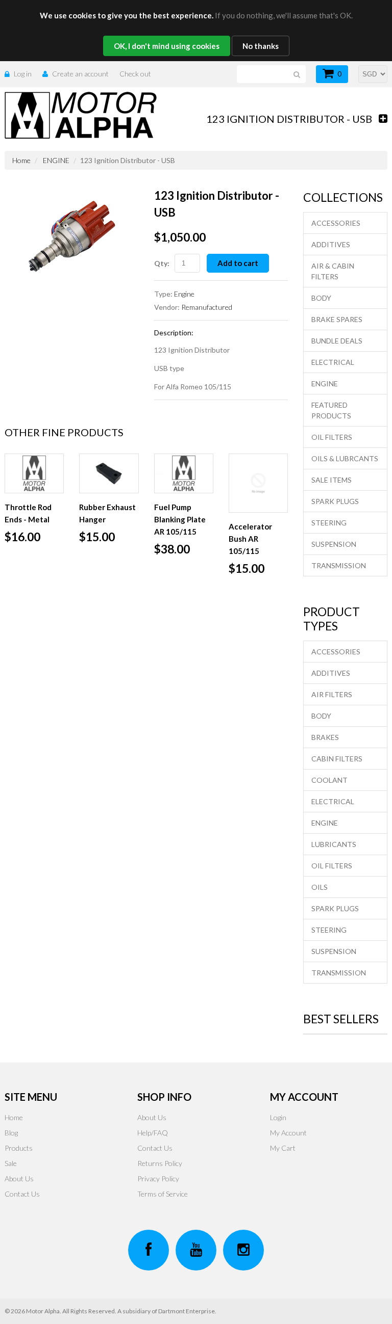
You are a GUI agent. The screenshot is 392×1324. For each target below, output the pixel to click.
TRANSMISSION (338, 565)
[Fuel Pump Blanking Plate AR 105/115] (183, 473)
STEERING (329, 522)
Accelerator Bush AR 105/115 (250, 538)
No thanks (260, 45)
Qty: (161, 263)
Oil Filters (331, 865)
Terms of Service (162, 1193)
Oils (319, 887)
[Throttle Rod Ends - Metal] (34, 473)
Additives (330, 673)
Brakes (325, 737)
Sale (11, 1163)
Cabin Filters (336, 758)
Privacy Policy (158, 1178)
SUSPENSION (333, 544)
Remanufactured (206, 307)
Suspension (333, 951)
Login (278, 1117)
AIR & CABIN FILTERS (332, 271)
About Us (19, 1178)
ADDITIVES (330, 244)
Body (321, 715)
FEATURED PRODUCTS (331, 410)
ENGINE (56, 160)
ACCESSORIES (335, 223)
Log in (23, 73)
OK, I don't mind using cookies (166, 45)
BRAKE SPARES (336, 319)
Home (21, 160)
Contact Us (22, 1193)
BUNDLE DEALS (336, 340)
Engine (184, 293)
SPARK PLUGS (335, 501)
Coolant (329, 780)
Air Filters (331, 694)
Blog (11, 1132)
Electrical (332, 801)
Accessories (335, 651)
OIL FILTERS (331, 437)
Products (19, 1148)
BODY (321, 298)
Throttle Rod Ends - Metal (28, 513)
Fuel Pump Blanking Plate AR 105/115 (180, 519)
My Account (288, 1132)
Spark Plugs (335, 908)
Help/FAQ (152, 1132)
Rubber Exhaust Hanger (107, 513)
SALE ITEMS (331, 479)
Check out (135, 73)
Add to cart (237, 263)
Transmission (338, 972)
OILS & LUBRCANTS (344, 458)
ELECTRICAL (332, 362)
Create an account (80, 73)
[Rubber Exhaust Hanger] (108, 473)
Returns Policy (159, 1163)
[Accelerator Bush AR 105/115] (258, 483)
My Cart (283, 1148)
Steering (329, 929)
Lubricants (333, 844)
